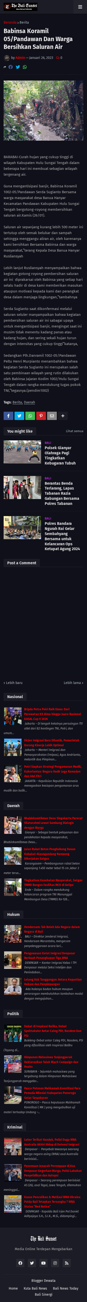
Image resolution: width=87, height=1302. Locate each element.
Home (13, 1288)
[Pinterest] (41, 416)
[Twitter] (18, 67)
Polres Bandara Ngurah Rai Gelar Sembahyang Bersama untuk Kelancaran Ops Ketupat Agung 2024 (62, 536)
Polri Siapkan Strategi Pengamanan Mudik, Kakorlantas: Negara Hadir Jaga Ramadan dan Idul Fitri (53, 771)
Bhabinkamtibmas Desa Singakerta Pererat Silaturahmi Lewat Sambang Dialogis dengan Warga (53, 823)
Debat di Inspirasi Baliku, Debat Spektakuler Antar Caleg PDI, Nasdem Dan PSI (52, 1031)
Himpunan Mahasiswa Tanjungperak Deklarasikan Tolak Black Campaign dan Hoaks (51, 1062)
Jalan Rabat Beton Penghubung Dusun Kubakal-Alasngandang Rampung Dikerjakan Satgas (49, 853)
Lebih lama (72, 683)
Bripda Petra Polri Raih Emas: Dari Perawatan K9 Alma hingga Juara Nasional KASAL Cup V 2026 (52, 714)
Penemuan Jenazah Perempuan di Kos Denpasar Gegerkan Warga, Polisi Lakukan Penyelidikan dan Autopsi (53, 1170)
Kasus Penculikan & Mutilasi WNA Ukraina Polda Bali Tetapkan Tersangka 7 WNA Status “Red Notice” (52, 1201)
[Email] (52, 416)
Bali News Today (65, 1288)
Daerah (29, 402)
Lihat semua (74, 431)
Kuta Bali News (35, 1288)
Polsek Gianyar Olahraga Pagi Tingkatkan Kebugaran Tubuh (60, 455)
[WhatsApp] (25, 67)
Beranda (10, 22)
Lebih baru (14, 683)
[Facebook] (10, 67)
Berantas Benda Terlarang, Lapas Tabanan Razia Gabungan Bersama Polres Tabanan (62, 493)
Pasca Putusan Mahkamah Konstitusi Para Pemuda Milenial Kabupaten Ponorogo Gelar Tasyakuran (52, 1093)
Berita (24, 22)
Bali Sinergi (43, 1295)
